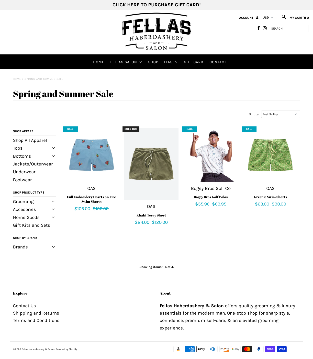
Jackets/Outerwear (33, 164)
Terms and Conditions (36, 320)
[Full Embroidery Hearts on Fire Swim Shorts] (91, 155)
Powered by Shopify (66, 349)
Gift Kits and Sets (31, 225)
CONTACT (218, 62)
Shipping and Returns (36, 313)
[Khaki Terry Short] (151, 164)
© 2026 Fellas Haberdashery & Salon (33, 349)
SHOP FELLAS (160, 62)
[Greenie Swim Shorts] (270, 155)
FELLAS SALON (123, 62)
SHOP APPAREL (24, 131)
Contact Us (24, 305)
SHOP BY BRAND (25, 238)
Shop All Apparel (30, 140)
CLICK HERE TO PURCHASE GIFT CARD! (156, 5)
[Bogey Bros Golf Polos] (210, 155)
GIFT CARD (193, 62)
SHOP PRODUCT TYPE (29, 192)
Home (98, 62)
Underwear (24, 171)
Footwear (22, 180)
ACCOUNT (246, 18)
